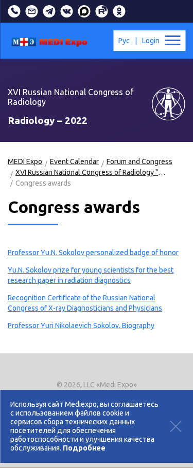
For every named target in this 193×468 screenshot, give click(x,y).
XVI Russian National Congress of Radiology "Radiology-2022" (91, 172)
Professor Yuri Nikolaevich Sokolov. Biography (81, 325)
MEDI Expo (25, 161)
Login (151, 41)
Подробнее (84, 448)
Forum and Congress (139, 161)
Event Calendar (74, 161)
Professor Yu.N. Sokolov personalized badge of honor (93, 252)
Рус (124, 41)
